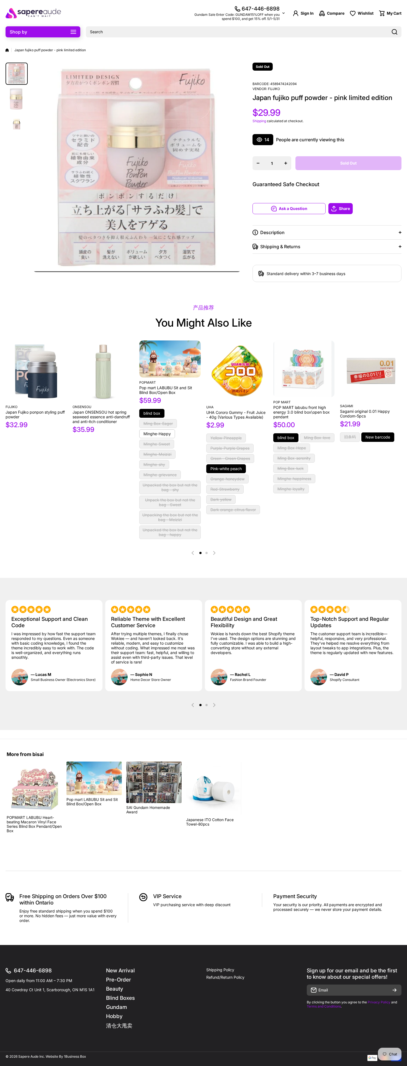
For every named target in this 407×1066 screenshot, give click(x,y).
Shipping (259, 121)
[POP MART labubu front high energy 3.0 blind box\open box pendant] (304, 368)
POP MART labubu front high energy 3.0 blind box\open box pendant (301, 412)
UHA (209, 407)
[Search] (394, 31)
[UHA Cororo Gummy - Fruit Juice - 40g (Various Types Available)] (237, 371)
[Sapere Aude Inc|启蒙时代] (33, 13)
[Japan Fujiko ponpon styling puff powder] (36, 371)
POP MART (282, 402)
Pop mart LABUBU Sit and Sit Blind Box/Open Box (165, 390)
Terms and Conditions (324, 1006)
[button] (364, 208)
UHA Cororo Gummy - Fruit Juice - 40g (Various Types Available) (236, 414)
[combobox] (243, 31)
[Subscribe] (394, 990)
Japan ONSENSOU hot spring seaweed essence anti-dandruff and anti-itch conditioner (101, 417)
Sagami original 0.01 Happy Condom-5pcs (365, 413)
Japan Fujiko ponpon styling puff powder (35, 414)
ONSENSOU (82, 407)
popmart (147, 382)
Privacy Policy (379, 1002)
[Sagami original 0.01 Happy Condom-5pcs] (370, 370)
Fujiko (274, 89)
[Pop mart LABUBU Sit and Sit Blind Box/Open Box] (170, 359)
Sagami (346, 406)
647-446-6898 (261, 9)
